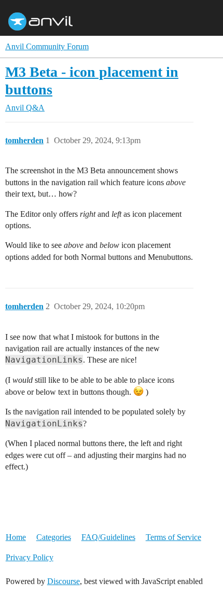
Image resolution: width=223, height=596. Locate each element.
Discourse (63, 581)
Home (16, 537)
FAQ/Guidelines (108, 537)
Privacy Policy (29, 557)
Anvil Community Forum (47, 46)
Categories (53, 537)
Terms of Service (173, 537)
